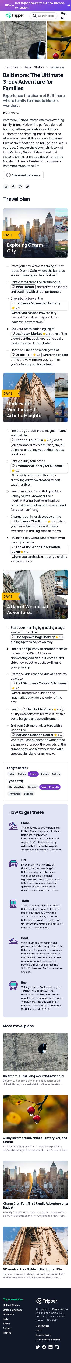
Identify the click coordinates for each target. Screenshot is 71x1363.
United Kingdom (12, 1309)
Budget (32, 787)
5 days (56, 774)
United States (34, 67)
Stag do (29, 793)
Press (39, 1330)
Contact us (42, 1326)
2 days (22, 774)
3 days (33, 774)
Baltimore (57, 67)
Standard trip (16, 787)
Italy (5, 1319)
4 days (45, 774)
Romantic (14, 793)
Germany (8, 1314)
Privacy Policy (43, 1335)
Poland (7, 1328)
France (7, 1332)
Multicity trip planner (48, 1339)
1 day (11, 774)
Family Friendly (50, 787)
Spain (6, 1323)
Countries (10, 67)
